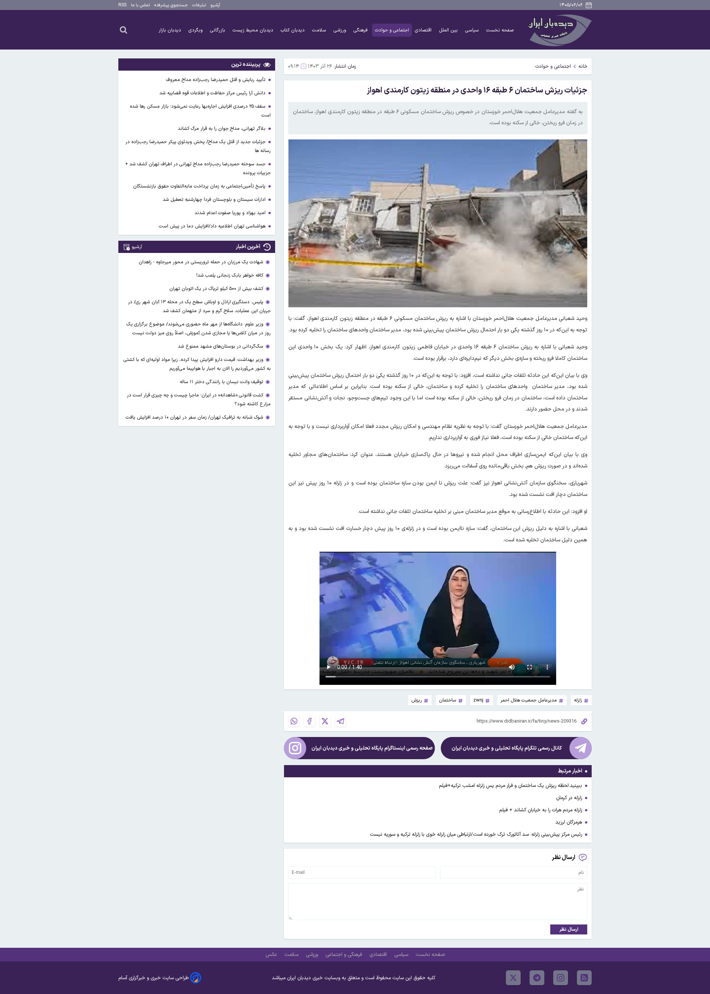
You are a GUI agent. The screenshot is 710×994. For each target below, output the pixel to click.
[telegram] (537, 977)
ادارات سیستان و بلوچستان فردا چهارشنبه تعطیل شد (215, 199)
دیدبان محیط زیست (254, 30)
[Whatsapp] (294, 721)
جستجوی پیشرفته (171, 5)
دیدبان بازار (171, 30)
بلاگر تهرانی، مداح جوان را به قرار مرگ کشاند (222, 128)
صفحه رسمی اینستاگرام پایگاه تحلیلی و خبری (372, 748)
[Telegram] (340, 721)
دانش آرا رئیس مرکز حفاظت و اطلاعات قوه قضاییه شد (213, 93)
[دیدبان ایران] (559, 30)
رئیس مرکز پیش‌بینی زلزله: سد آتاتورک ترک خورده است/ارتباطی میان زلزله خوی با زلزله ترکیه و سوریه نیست (476, 834)
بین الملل (449, 30)
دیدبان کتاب (293, 30)
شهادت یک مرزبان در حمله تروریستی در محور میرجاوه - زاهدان (201, 262)
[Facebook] (309, 721)
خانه (583, 66)
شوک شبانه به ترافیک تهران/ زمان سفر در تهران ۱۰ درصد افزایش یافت (194, 417)
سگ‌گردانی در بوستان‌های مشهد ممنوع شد (220, 346)
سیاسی (472, 30)
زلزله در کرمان (569, 798)
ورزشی (341, 30)
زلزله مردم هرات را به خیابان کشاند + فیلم (540, 810)
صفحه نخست (500, 30)
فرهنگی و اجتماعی (344, 954)
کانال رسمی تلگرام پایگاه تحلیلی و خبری (507, 748)
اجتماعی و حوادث (392, 30)
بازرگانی (218, 30)
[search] (123, 29)
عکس (272, 954)
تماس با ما (140, 5)
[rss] (584, 977)
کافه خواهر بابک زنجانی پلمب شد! (229, 275)
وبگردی (196, 30)
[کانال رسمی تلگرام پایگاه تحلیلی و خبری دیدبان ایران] (580, 748)
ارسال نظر (568, 929)
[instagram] (560, 977)
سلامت (320, 30)
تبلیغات (199, 5)
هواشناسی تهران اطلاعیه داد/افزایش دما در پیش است (213, 226)
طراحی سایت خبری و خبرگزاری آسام (153, 978)
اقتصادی (424, 30)
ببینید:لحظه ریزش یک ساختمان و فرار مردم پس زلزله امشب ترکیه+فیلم (510, 786)
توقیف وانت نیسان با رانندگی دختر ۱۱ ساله (221, 381)
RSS (122, 5)
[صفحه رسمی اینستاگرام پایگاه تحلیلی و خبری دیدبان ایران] (295, 748)
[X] (325, 721)
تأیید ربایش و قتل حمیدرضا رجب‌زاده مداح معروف (216, 79)
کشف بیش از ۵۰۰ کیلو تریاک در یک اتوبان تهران (216, 288)
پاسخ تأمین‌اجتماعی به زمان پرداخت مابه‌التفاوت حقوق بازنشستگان (200, 186)
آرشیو (215, 5)
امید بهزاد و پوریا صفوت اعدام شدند (231, 212)
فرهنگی (361, 30)
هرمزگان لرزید (568, 822)
